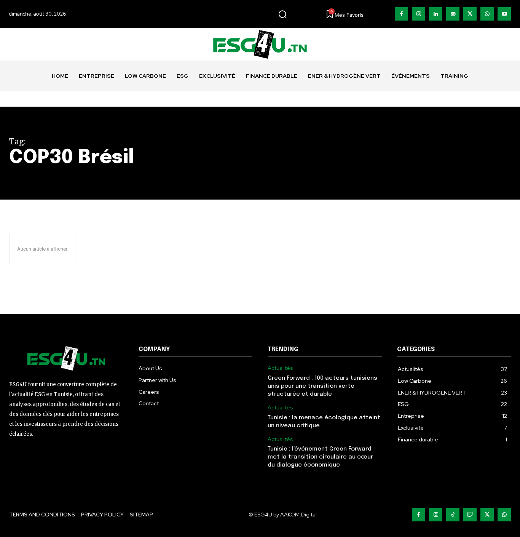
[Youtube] (504, 14)
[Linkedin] (435, 14)
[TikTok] (452, 514)
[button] (282, 14)
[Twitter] (470, 14)
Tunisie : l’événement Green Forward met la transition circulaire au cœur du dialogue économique (320, 457)
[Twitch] (470, 514)
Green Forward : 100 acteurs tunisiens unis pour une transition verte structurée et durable (322, 386)
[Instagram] (418, 14)
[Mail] (452, 14)
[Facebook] (401, 14)
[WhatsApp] (487, 14)
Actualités (280, 368)
